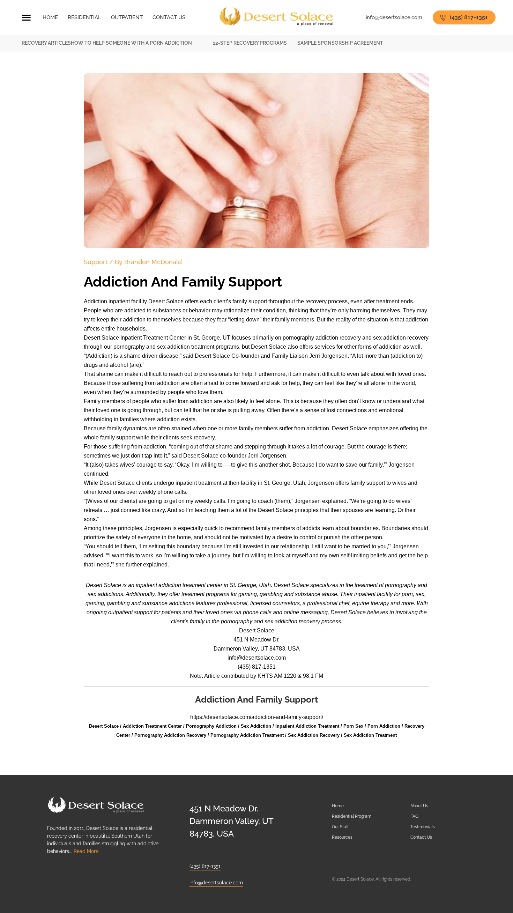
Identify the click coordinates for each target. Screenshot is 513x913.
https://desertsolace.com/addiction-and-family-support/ (256, 717)
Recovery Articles (46, 43)
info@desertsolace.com (394, 17)
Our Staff (340, 826)
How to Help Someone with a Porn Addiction (131, 43)
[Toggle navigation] (26, 18)
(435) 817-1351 (469, 17)
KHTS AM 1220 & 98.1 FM (290, 676)
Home (338, 805)
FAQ (414, 816)
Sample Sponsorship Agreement (340, 43)
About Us (419, 805)
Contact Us (421, 837)
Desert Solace (256, 630)
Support (95, 262)
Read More (86, 851)
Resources (342, 837)
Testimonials (422, 826)
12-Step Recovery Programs (250, 43)
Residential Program (351, 816)
